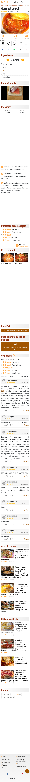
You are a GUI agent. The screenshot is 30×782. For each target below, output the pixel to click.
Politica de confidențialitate (21, 760)
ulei (4, 74)
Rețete (4, 756)
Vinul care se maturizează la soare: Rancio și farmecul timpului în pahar (21, 662)
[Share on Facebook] (2, 49)
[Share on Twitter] (20, 49)
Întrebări (4, 765)
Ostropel (18, 263)
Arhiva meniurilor (7, 762)
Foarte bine (16, 232)
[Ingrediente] (2, 391)
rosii (4, 67)
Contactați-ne (21, 756)
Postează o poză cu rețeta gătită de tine (15, 348)
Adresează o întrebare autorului (16, 330)
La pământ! (16, 240)
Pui (20, 694)
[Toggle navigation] (27, 2)
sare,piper (6, 77)
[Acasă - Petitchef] (2, 5)
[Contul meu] (18, 2)
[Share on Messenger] (8, 49)
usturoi (5, 71)
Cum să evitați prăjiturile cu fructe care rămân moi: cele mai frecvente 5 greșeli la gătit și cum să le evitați (14, 676)
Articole (4, 768)
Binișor (14, 238)
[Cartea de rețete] (14, 2)
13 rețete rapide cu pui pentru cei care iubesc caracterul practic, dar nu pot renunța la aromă (14, 589)
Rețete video (6, 759)
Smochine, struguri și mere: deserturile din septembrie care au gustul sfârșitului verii (14, 628)
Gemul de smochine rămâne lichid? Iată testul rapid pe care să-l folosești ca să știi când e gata (14, 645)
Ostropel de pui (7, 263)
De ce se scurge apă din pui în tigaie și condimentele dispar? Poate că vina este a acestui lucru (14, 572)
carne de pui (7, 64)
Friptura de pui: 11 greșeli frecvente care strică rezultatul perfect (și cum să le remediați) (15, 555)
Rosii (14, 694)
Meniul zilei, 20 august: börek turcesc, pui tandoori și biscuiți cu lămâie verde (14, 607)
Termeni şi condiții (22, 764)
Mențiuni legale (21, 766)
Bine (13, 235)
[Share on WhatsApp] (14, 49)
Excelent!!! (16, 229)
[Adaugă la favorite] (26, 43)
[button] (3, 23)
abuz (27, 410)
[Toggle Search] (22, 2)
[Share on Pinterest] (26, 49)
